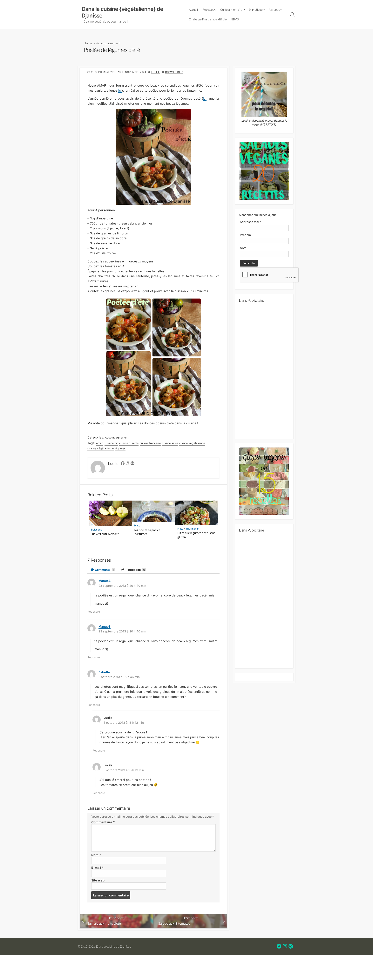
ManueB (104, 581)
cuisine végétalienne (192, 443)
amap (99, 443)
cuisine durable (129, 443)
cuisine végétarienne (100, 448)
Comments (104, 570)
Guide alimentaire (231, 9)
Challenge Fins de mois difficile (208, 19)
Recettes (208, 9)
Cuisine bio (111, 443)
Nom (96, 855)
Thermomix (192, 528)
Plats (137, 525)
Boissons (96, 529)
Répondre (93, 611)
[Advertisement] (264, 372)
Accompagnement (108, 43)
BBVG (235, 19)
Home (88, 43)
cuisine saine (170, 443)
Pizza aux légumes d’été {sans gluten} (196, 534)
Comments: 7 (174, 72)
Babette (104, 672)
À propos (274, 9)
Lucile (155, 72)
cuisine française (150, 443)
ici (120, 90)
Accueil (193, 9)
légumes (120, 448)
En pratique (255, 9)
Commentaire (103, 822)
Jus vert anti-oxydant (105, 534)
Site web (98, 880)
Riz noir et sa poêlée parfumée (147, 532)
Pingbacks (135, 570)
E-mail (97, 868)
